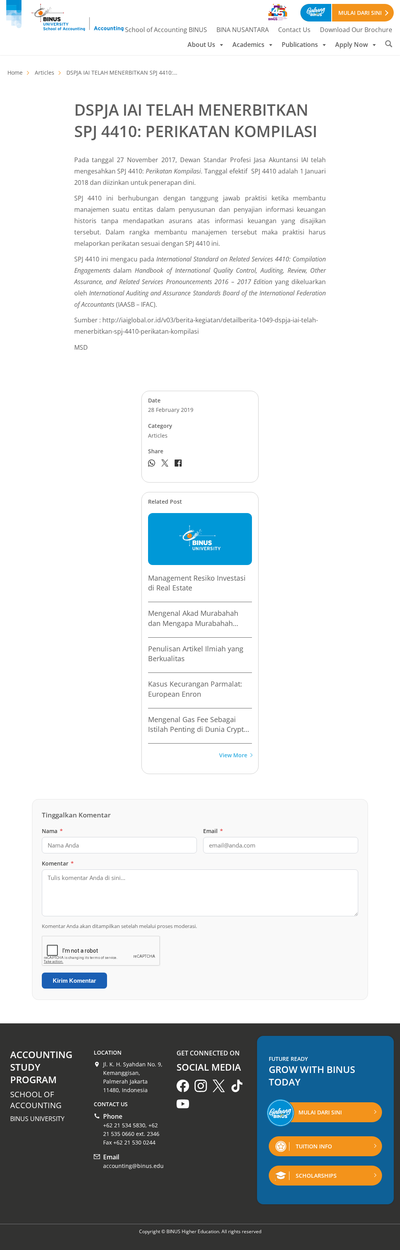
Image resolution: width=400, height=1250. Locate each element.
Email (213, 831)
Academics (248, 44)
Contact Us (294, 29)
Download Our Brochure (356, 29)
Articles (44, 72)
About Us (201, 44)
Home (15, 72)
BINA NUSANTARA (242, 29)
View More (233, 755)
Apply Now (351, 44)
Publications (300, 44)
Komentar (58, 863)
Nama (52, 831)
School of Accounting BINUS (166, 29)
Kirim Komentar (74, 980)
